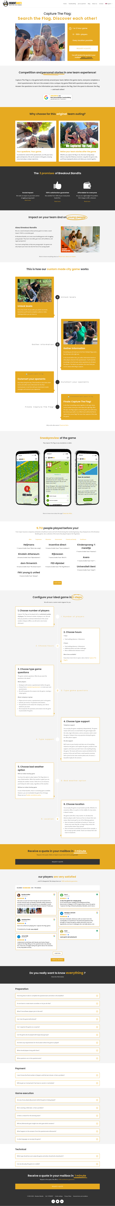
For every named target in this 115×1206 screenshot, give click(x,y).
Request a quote (84, 48)
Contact (101, 3)
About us (94, 3)
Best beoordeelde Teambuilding (61, 97)
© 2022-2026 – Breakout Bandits (35, 1196)
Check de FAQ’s (64, 425)
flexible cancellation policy (33, 795)
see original (34, 929)
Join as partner (82, 3)
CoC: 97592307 (49, 1196)
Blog (89, 3)
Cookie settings (59, 1196)
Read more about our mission (67, 256)
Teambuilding (72, 3)
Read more (28, 200)
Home (65, 3)
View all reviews (57, 960)
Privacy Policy (67, 1196)
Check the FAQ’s (67, 513)
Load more (57, 953)
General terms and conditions (80, 1196)
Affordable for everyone (87, 193)
